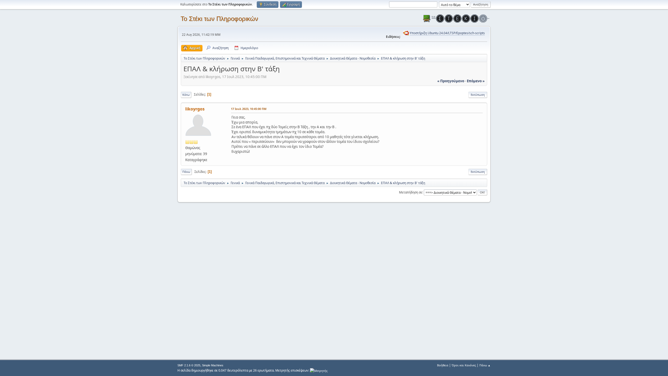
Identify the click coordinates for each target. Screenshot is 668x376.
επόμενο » (476, 81)
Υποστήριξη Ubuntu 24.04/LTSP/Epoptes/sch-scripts (447, 33)
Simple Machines (212, 365)
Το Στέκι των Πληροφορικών (219, 18)
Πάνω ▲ (485, 365)
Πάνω (186, 172)
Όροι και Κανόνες (464, 365)
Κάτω (186, 95)
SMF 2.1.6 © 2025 (188, 365)
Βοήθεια (442, 365)
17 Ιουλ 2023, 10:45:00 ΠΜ (248, 109)
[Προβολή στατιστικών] (318, 370)
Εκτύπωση (478, 95)
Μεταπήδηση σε (410, 192)
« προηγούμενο (450, 81)
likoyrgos (195, 109)
